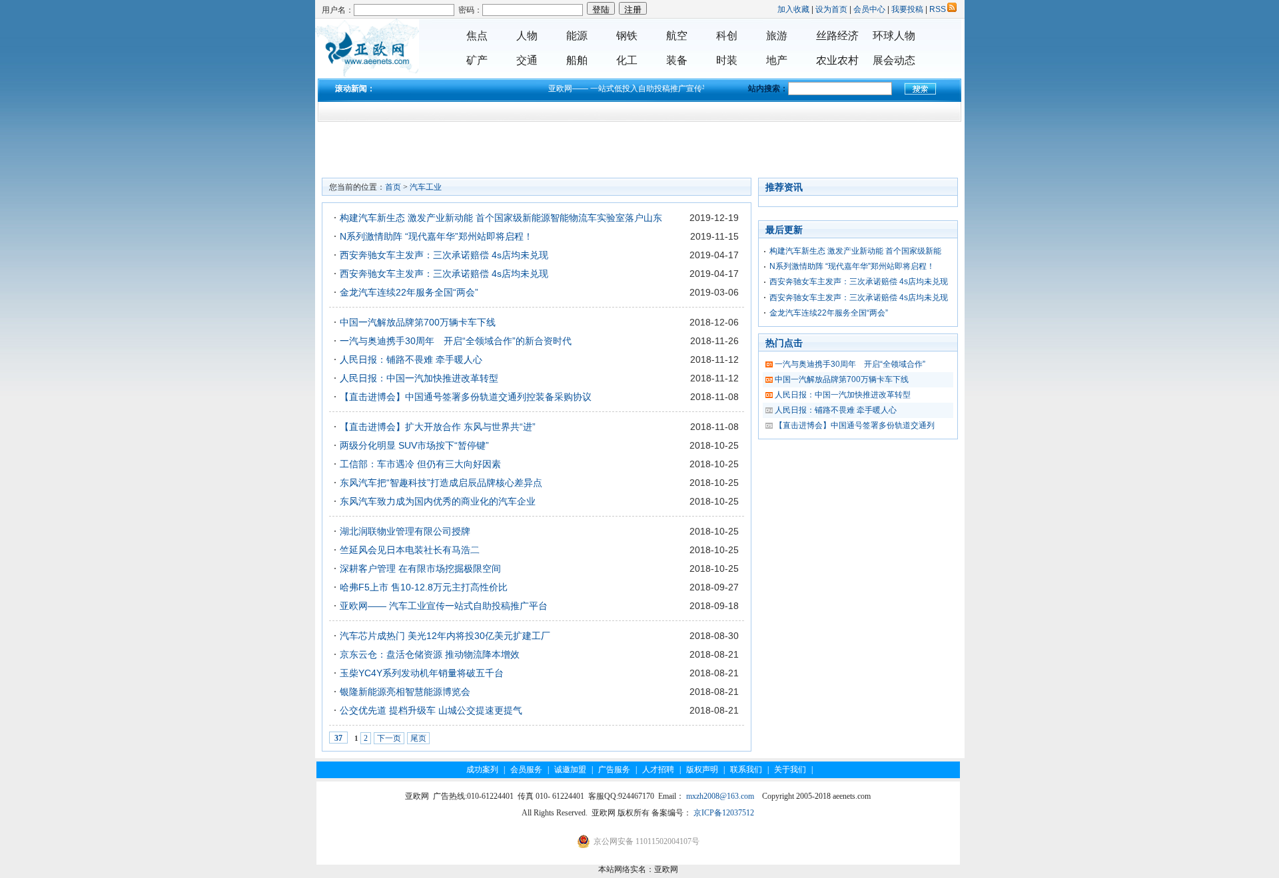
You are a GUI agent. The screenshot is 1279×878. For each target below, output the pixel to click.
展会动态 (894, 60)
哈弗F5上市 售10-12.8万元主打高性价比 (424, 587)
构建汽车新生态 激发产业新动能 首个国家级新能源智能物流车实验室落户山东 (501, 217)
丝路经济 (837, 35)
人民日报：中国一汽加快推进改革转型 (419, 378)
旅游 (776, 35)
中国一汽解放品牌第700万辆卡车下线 (418, 322)
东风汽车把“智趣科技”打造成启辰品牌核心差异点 (441, 482)
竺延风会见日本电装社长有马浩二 (410, 550)
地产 (776, 60)
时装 (726, 60)
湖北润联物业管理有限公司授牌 (405, 531)
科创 (726, 35)
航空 (676, 35)
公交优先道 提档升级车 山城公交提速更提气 (431, 710)
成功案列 (482, 769)
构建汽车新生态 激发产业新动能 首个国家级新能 (855, 251)
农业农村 (837, 60)
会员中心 (869, 9)
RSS (937, 9)
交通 (527, 60)
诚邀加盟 (570, 769)
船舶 (577, 60)
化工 (627, 60)
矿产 (477, 60)
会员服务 (526, 769)
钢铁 (627, 35)
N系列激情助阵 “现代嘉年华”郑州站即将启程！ (436, 236)
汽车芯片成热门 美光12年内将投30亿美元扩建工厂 (445, 635)
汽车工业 (426, 187)
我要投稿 (907, 9)
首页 (393, 187)
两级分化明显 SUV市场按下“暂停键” (414, 445)
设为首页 (831, 9)
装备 (676, 60)
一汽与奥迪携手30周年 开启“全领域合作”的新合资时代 (456, 340)
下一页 (389, 738)
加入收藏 (793, 9)
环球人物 (894, 35)
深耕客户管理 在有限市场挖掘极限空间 (420, 568)
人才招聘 (658, 769)
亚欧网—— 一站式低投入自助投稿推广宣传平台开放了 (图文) (639, 88)
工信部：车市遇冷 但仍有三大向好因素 (420, 464)
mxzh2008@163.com (720, 796)
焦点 (477, 35)
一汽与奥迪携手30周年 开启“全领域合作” (850, 364)
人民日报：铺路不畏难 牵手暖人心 (411, 359)
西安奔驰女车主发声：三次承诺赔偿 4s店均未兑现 (444, 255)
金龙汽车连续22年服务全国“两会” (409, 292)
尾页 (418, 738)
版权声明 (702, 769)
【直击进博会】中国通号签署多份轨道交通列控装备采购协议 (466, 396)
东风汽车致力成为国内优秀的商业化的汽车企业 (438, 501)
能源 (577, 35)
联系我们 (746, 769)
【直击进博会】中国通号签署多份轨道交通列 (855, 425)
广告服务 (614, 769)
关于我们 (790, 769)
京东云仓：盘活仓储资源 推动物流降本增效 (430, 654)
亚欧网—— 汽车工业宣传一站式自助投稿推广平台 (444, 605)
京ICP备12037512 (723, 812)
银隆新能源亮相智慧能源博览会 (405, 691)
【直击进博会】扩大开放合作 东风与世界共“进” (438, 426)
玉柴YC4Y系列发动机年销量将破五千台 (422, 673)
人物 (527, 35)
